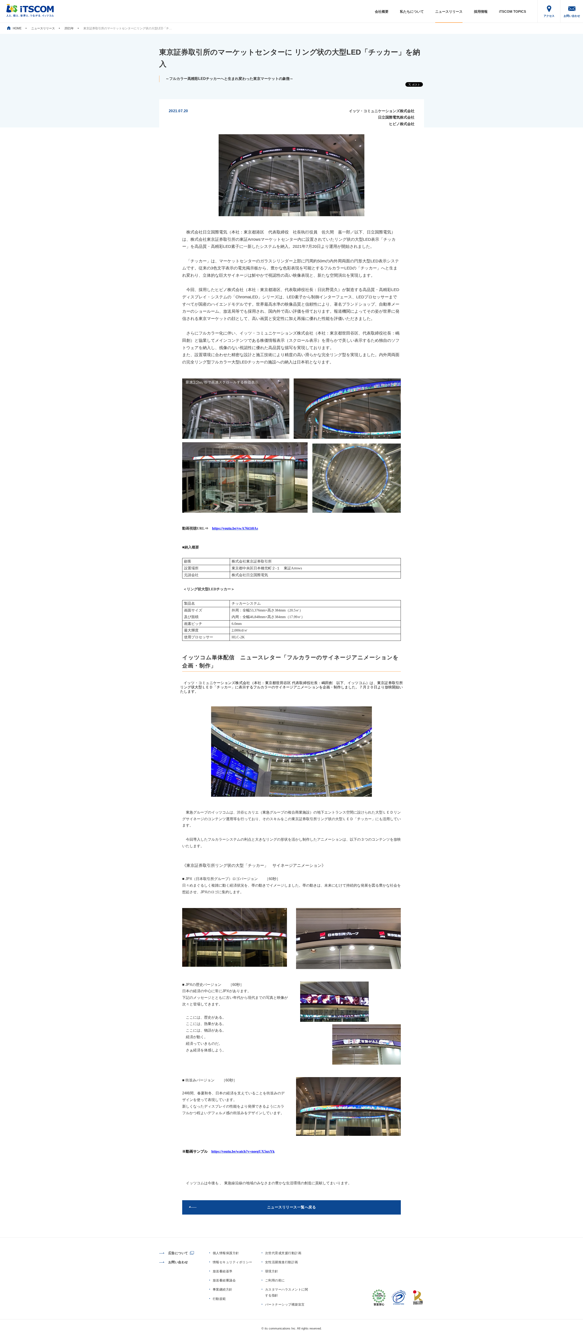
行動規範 (219, 1299)
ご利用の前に (275, 1280)
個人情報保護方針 (226, 1253)
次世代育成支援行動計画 (283, 1253)
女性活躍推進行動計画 (281, 1262)
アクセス (549, 16)
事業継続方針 (223, 1289)
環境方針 (271, 1271)
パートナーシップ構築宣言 (285, 1304)
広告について (178, 1253)
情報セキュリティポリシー (232, 1262)
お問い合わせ (572, 16)
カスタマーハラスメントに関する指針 (286, 1292)
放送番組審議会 (224, 1280)
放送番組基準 (223, 1271)
